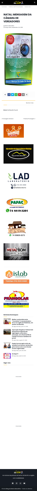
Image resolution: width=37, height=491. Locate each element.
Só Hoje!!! (15, 354)
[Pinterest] (19, 94)
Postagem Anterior (8, 119)
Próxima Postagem (29, 119)
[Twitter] (12, 94)
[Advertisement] (18, 397)
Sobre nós (28, 7)
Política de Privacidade (16, 7)
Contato (4, 7)
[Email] (23, 94)
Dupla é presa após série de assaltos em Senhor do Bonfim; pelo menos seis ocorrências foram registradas (22, 346)
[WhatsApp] (16, 94)
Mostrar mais (29, 103)
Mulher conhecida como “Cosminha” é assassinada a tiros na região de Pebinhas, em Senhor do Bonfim (22, 322)
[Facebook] (9, 94)
